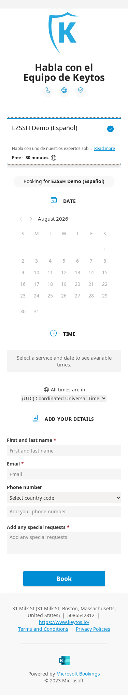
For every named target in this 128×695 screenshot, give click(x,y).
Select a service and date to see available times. (64, 361)
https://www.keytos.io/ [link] (64, 622)
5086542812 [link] (81, 615)
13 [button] (77, 272)
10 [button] (36, 272)
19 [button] (64, 284)
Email (13, 463)
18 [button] (50, 284)
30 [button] (23, 311)
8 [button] (104, 261)
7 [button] (91, 261)
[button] (21, 218)
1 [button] (104, 249)
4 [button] (50, 261)
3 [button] (36, 261)
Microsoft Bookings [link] (78, 673)
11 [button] (50, 272)
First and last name (29, 440)
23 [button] (23, 295)
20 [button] (77, 284)
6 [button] (77, 261)
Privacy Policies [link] (93, 629)
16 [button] (23, 284)
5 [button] (63, 261)
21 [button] (91, 284)
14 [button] (91, 272)
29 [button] (105, 295)
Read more (104, 148)
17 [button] (36, 284)
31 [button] (36, 311)
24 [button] (36, 295)
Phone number (24, 487)
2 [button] (23, 261)
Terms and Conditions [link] (43, 629)
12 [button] (64, 272)
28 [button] (91, 295)
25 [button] (50, 295)
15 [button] (105, 272)
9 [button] (23, 272)
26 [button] (64, 295)
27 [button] (77, 295)
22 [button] (105, 284)
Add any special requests (36, 527)
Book (64, 578)
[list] (64, 143)
